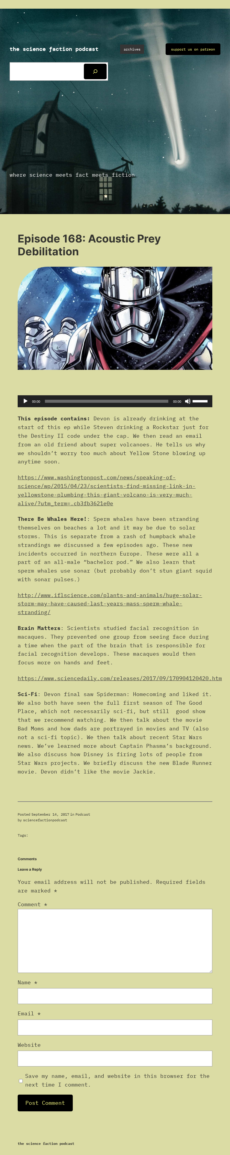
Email (29, 1013)
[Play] (25, 401)
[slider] (201, 400)
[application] (115, 401)
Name (27, 982)
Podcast (82, 814)
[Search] (95, 71)
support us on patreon (193, 49)
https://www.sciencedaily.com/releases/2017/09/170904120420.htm (120, 678)
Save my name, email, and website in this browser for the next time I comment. (117, 1080)
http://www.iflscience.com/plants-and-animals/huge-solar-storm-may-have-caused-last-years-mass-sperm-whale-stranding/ (110, 604)
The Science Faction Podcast (54, 49)
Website (29, 1044)
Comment (32, 904)
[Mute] (188, 401)
